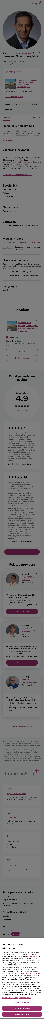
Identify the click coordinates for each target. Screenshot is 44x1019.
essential (32, 956)
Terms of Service (25, 998)
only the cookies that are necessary (26, 973)
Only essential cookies (22, 1008)
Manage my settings (22, 1002)
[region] (22, 978)
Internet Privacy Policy (10, 998)
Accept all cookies (22, 1014)
